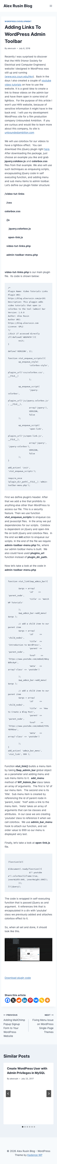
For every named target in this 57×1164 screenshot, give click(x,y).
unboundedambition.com (19, 132)
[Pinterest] (30, 1000)
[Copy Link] (41, 1000)
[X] (13, 1000)
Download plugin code (18, 977)
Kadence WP (34, 1155)
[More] (47, 1000)
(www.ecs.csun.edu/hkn (19, 76)
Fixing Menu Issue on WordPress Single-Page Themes (42, 1024)
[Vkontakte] (36, 1000)
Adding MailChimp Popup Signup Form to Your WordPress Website (14, 1025)
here (46, 149)
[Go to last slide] (8, 1093)
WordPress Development (18, 21)
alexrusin (12, 48)
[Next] (48, 1093)
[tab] (22, 1127)
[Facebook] (7, 1000)
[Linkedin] (24, 1000)
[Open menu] (50, 6)
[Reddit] (18, 1000)
